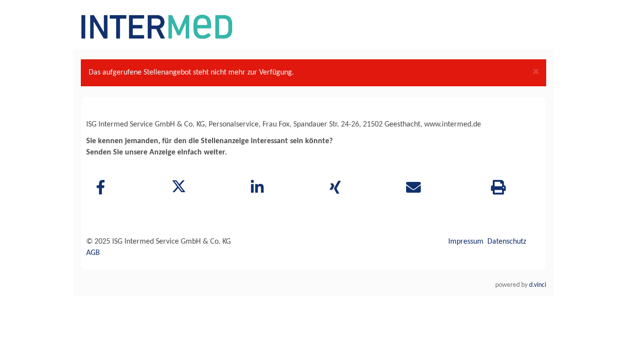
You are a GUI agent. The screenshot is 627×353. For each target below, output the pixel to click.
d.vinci (537, 285)
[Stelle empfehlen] (414, 189)
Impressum (465, 242)
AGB (93, 253)
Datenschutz (506, 242)
